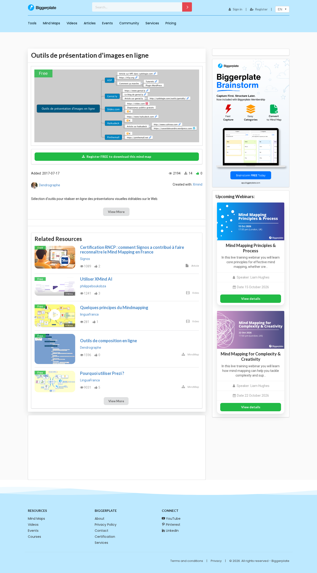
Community (129, 23)
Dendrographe (49, 185)
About (99, 518)
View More (116, 212)
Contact (101, 530)
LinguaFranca (90, 380)
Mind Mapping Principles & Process (251, 248)
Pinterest (173, 524)
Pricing (170, 23)
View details (250, 299)
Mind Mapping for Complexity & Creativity (251, 356)
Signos (85, 259)
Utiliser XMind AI (96, 279)
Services (152, 23)
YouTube (173, 518)
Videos (72, 23)
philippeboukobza (93, 286)
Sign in (237, 9)
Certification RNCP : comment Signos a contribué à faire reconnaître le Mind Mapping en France (132, 249)
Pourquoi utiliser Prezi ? (102, 373)
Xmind (197, 184)
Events (107, 23)
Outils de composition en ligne (108, 340)
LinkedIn (172, 530)
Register (261, 9)
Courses (34, 536)
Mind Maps (51, 23)
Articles (90, 23)
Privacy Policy (105, 524)
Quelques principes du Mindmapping (114, 307)
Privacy (216, 561)
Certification (105, 536)
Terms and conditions (186, 561)
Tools (32, 23)
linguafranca (89, 314)
